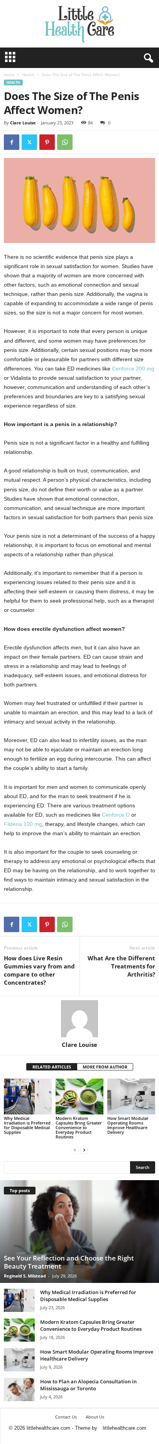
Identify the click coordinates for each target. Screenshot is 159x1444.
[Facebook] (11, 142)
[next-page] (84, 1150)
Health (28, 74)
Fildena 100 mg (23, 824)
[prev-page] (75, 1150)
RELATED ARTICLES (51, 1067)
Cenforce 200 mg (133, 368)
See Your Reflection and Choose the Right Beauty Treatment (69, 1262)
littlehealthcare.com (124, 1428)
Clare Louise (23, 123)
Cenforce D (116, 815)
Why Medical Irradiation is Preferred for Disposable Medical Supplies (27, 1125)
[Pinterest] (47, 142)
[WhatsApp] (65, 142)
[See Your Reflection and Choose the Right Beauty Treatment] (79, 1231)
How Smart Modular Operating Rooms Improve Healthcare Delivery (128, 1125)
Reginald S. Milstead (25, 1276)
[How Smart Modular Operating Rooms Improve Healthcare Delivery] (131, 1096)
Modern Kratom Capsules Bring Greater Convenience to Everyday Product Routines (79, 1127)
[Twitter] (29, 142)
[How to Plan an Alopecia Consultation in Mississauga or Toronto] (19, 1389)
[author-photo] (79, 1018)
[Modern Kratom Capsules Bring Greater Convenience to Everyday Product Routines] (79, 1096)
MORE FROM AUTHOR (105, 1067)
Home (9, 74)
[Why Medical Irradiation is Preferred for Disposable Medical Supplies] (28, 1096)
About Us (95, 1417)
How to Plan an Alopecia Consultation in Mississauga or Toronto (88, 1385)
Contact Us (66, 1417)
